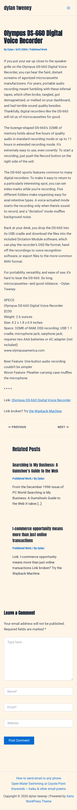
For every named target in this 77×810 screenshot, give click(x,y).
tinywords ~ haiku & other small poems (38, 789)
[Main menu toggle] (68, 8)
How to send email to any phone (38, 778)
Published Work (38, 49)
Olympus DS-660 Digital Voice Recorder (41, 400)
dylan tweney (18, 8)
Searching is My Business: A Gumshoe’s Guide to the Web (35, 468)
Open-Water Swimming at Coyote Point (38, 784)
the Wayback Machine (45, 411)
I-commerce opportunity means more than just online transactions (37, 534)
